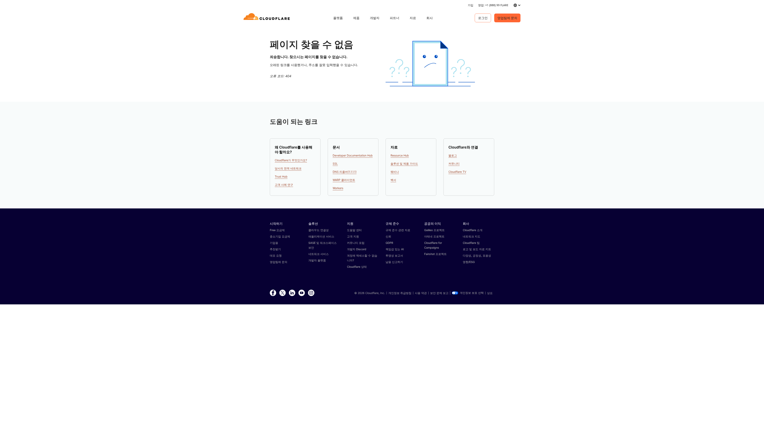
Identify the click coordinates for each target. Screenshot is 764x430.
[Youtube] (301, 293)
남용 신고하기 (394, 262)
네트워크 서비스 (318, 254)
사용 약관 (421, 293)
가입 (470, 5)
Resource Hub (400, 155)
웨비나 (395, 171)
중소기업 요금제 (280, 236)
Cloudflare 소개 (472, 230)
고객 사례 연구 (284, 184)
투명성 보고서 (394, 255)
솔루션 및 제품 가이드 (404, 163)
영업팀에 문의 (507, 18)
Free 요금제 (277, 230)
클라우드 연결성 (318, 230)
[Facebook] (273, 293)
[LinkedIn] (292, 293)
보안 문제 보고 (439, 293)
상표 (490, 293)
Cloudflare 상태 (357, 266)
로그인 (483, 18)
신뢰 (388, 236)
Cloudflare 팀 (471, 242)
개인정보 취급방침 (399, 293)
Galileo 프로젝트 (434, 230)
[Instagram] (311, 293)
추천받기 (275, 249)
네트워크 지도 (471, 236)
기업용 (274, 242)
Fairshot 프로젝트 (435, 254)
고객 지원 (353, 236)
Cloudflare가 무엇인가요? (291, 160)
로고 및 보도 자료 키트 (477, 249)
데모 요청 (276, 255)
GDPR (389, 242)
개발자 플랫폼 (317, 260)
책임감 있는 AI (395, 249)
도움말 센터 (354, 230)
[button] (430, 63)
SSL (335, 163)
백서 (393, 180)
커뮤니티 (454, 163)
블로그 (452, 155)
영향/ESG (469, 262)
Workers (338, 188)
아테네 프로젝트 (434, 236)
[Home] (267, 18)
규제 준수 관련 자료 (398, 230)
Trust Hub (281, 176)
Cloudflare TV (457, 171)
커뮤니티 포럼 (355, 242)
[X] (282, 293)
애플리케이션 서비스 (321, 236)
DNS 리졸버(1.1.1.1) (345, 171)
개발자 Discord (356, 249)
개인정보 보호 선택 (472, 292)
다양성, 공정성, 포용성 (477, 255)
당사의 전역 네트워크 (288, 168)
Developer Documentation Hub (353, 155)
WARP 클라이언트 (344, 180)
